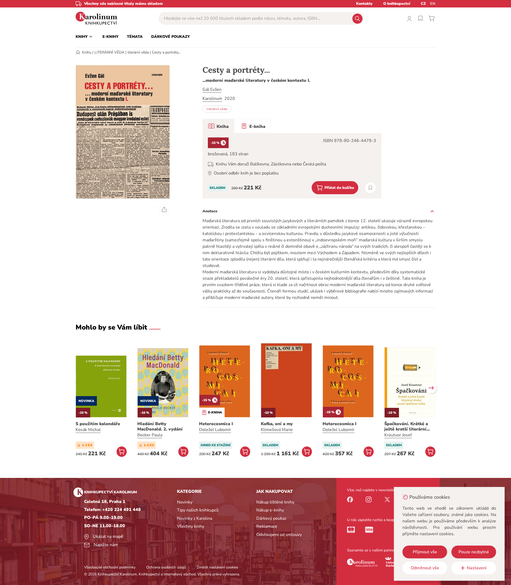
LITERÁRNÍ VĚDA (109, 52)
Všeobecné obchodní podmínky (109, 567)
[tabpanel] (292, 165)
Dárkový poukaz (271, 518)
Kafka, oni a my (277, 423)
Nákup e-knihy (270, 510)
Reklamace (266, 526)
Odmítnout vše (425, 568)
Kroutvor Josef (398, 435)
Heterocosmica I (216, 423)
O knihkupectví (396, 3)
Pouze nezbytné (474, 552)
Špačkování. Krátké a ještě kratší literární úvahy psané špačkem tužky (407, 426)
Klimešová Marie (277, 430)
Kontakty (364, 3)
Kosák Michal (88, 430)
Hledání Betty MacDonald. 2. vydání (160, 426)
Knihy (86, 52)
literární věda (138, 52)
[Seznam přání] (420, 18)
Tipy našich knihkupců (198, 510)
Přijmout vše (425, 552)
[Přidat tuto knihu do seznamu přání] (370, 187)
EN (432, 3)
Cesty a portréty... (166, 52)
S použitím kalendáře (98, 423)
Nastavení (477, 568)
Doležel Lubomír (215, 430)
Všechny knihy (190, 526)
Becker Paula (149, 435)
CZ (423, 3)
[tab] (218, 126)
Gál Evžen (212, 89)
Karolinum (212, 98)
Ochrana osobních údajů (166, 567)
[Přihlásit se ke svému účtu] (409, 18)
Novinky (184, 502)
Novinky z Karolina (194, 518)
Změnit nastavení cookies (217, 567)
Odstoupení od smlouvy (279, 535)
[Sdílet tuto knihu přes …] (164, 209)
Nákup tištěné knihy (275, 502)
